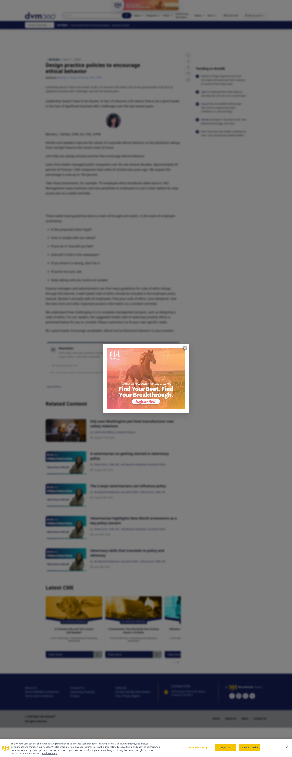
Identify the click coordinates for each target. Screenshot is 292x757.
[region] (146, 748)
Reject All (226, 747)
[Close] (286, 747)
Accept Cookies (249, 747)
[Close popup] (184, 348)
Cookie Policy (49, 753)
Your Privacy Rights (199, 747)
